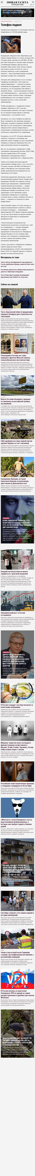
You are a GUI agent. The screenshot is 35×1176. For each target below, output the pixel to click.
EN (33, 4)
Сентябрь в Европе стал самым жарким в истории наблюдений (17, 914)
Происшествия (17, 5)
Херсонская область (6, 309)
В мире (5, 863)
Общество (6, 652)
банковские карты (6, 21)
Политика (6, 518)
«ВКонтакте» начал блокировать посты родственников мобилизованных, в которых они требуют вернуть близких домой (16, 823)
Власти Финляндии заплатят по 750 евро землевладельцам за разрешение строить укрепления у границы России (17, 1041)
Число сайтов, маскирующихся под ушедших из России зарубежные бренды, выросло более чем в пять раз (17, 264)
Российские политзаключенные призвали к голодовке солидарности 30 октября (17, 785)
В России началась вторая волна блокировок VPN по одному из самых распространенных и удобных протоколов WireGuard (17, 994)
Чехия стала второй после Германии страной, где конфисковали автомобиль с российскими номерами (17, 954)
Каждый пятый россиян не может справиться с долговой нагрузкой (14, 572)
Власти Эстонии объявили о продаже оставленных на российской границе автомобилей (15, 401)
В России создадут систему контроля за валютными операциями (17, 706)
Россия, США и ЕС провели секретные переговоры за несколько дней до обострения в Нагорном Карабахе (17, 868)
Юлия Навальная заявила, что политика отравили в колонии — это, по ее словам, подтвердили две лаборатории (17, 524)
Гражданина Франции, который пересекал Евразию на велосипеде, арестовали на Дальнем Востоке (15, 481)
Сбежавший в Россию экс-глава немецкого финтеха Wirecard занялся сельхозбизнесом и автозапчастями (15, 357)
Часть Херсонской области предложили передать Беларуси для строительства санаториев (17, 314)
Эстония (3, 397)
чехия (2, 950)
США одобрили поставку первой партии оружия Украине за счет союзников (16, 442)
